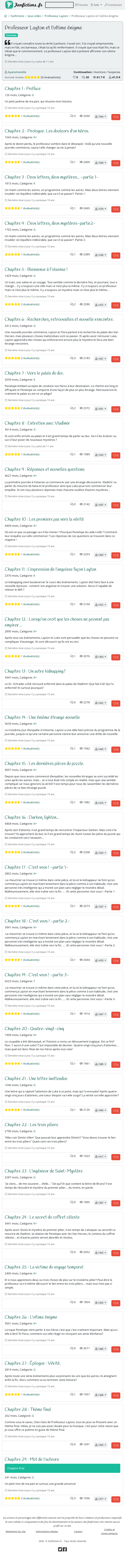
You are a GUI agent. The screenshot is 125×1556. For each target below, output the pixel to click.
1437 (102, 1014)
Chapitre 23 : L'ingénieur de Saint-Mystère (44, 1171)
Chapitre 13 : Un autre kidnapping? (35, 671)
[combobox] (59, 5)
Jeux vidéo (34, 16)
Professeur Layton (56, 16)
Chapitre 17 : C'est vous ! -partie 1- (36, 867)
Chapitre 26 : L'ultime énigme (31, 1317)
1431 (102, 358)
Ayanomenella (17, 72)
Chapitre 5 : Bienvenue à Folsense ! (36, 270)
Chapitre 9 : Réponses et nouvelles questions (44, 470)
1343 (102, 1444)
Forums (83, 5)
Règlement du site (16, 1531)
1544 (102, 116)
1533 (102, 454)
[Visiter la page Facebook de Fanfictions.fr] (65, 1550)
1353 (102, 656)
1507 (102, 504)
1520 (102, 852)
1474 (102, 802)
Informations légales (47, 1531)
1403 (102, 1302)
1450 (102, 554)
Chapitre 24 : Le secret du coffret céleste (42, 1217)
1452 (102, 702)
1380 (102, 1348)
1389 (102, 1064)
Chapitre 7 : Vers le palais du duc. (34, 373)
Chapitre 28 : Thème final (28, 1410)
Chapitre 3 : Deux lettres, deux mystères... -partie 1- (52, 177)
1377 (102, 1498)
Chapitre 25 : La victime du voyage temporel (44, 1267)
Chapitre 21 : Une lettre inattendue (36, 1079)
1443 (102, 749)
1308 (102, 1395)
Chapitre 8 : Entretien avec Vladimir (37, 423)
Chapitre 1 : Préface (23, 89)
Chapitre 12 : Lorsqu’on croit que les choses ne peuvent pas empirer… (57, 622)
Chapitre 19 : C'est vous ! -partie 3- (37, 975)
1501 (102, 408)
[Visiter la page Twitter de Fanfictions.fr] (60, 1550)
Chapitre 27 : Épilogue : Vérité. (33, 1363)
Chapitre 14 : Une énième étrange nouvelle (42, 718)
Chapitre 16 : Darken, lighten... (32, 818)
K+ (35, 137)
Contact (78, 1531)
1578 (102, 208)
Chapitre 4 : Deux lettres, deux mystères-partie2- (50, 223)
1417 (102, 1156)
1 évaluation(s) (29, 116)
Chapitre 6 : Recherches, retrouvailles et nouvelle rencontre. (59, 320)
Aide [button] (96, 5)
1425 (102, 1252)
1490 (102, 1110)
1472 (102, 304)
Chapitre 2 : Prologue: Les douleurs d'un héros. (47, 131)
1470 (102, 960)
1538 (102, 255)
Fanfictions (17, 16)
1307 (102, 1202)
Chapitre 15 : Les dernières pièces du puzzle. (44, 764)
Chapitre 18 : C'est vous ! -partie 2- (37, 921)
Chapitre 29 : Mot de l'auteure (32, 1460)
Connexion (114, 5)
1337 (102, 906)
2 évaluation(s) (29, 304)
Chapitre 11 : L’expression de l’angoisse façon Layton (50, 570)
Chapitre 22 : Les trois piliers (31, 1125)
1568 (102, 162)
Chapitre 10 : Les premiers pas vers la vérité (44, 519)
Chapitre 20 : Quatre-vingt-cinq (34, 1029)
